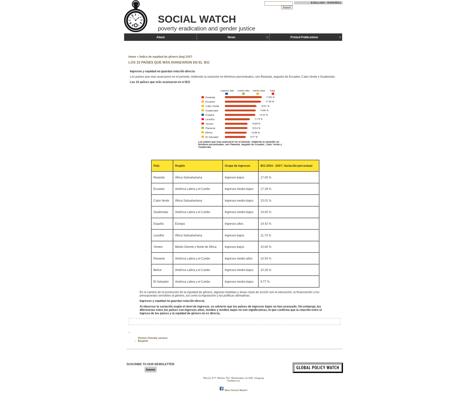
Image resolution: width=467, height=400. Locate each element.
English (318, 2)
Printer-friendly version (153, 337)
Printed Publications (304, 37)
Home (132, 56)
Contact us (233, 380)
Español (334, 2)
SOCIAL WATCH (197, 19)
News (231, 37)
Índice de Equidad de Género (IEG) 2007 (165, 56)
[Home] (136, 31)
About (160, 37)
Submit (150, 369)
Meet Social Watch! (236, 390)
